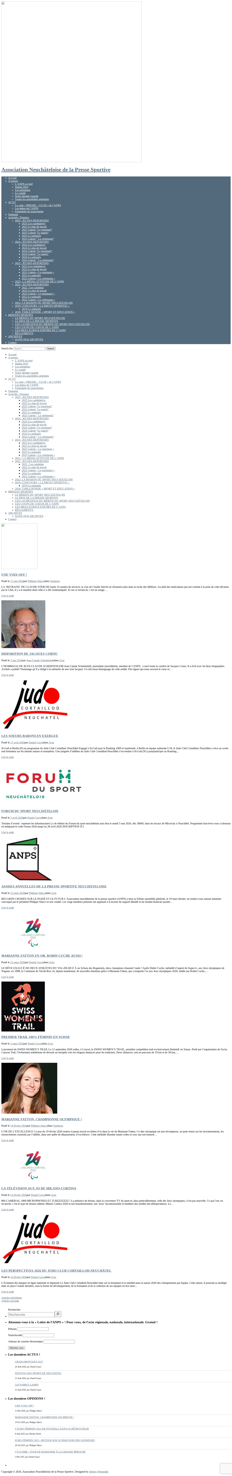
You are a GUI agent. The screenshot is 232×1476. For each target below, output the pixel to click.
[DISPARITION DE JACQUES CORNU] (23, 647)
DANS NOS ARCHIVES (29, 339)
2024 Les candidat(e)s (33, 245)
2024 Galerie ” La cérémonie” (38, 260)
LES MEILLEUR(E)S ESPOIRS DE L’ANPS (40, 330)
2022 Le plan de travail (34, 290)
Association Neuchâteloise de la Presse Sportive (55, 169)
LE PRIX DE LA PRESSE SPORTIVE (36, 321)
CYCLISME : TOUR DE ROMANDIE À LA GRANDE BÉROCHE (50, 1451)
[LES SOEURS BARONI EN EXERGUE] (35, 729)
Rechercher (14, 1309)
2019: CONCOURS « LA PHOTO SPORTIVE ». (42, 305)
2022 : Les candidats (33, 287)
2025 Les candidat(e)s (33, 223)
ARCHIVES (15, 336)
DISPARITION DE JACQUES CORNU (29, 654)
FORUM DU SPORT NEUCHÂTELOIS (29, 811)
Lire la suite (7, 595)
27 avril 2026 (17, 742)
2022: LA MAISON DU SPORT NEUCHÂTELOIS (44, 302)
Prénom (12, 1328)
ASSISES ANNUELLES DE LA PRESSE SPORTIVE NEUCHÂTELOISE (54, 886)
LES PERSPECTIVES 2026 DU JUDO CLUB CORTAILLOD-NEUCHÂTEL (56, 1270)
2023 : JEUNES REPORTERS (32, 263)
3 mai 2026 (16, 660)
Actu (61, 660)
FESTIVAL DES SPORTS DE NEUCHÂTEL (38, 1373)
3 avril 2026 (16, 817)
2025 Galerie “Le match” (35, 232)
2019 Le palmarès (31, 309)
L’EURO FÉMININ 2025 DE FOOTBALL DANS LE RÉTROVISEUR (52, 1428)
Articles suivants (10, 1300)
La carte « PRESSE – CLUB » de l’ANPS (38, 205)
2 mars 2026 (17, 1043)
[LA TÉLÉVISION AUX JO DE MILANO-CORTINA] (33, 1181)
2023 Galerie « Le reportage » (38, 272)
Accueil (12, 177)
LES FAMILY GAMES (27, 1384)
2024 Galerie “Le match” (35, 254)
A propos (13, 181)
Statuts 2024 (21, 187)
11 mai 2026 (17, 581)
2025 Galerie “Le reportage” (37, 229)
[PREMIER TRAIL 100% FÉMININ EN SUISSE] (23, 1030)
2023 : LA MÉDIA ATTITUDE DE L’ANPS (39, 281)
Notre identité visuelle (26, 196)
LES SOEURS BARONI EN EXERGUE (29, 736)
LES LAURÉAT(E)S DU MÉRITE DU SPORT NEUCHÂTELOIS (52, 324)
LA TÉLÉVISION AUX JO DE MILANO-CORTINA (38, 1188)
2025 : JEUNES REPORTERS (32, 220)
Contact (12, 342)
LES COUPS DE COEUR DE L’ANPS (37, 327)
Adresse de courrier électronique (25, 1341)
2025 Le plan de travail (34, 226)
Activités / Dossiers (18, 217)
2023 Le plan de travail (34, 269)
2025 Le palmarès (31, 235)
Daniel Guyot (36, 742)
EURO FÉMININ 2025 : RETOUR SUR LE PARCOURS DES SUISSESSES (55, 1440)
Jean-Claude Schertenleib (40, 660)
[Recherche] (58, 1314)
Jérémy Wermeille (98, 1471)
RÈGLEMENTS (24, 333)
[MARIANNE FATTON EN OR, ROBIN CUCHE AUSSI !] (33, 949)
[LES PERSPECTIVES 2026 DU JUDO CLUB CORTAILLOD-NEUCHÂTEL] (35, 1264)
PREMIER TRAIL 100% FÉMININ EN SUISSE (35, 1037)
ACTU (12, 202)
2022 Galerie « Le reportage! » (38, 293)
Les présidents (22, 190)
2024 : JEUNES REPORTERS (32, 241)
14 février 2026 (18, 1195)
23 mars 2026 (17, 893)
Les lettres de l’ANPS (26, 208)
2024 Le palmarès (31, 257)
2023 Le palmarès (31, 275)
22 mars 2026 (17, 962)
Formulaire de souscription (29, 211)
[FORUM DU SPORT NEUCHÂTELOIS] (43, 804)
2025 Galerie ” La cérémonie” (38, 238)
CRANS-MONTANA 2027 (29, 1361)
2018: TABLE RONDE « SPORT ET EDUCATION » (45, 312)
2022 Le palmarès (31, 296)
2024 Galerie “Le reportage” (37, 251)
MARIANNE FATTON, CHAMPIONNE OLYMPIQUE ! (41, 1119)
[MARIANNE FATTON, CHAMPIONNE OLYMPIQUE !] (29, 1112)
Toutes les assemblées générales (32, 199)
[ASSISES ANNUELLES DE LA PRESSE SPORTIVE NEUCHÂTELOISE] (27, 880)
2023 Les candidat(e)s (33, 266)
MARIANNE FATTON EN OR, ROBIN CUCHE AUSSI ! (42, 955)
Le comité (20, 193)
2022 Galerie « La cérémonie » (38, 299)
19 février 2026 (18, 1125)
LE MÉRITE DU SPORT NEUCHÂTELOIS (40, 318)
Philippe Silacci (36, 581)
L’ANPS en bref (24, 184)
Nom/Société (15, 1335)
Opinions (13, 214)
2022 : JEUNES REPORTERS (32, 284)
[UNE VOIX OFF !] (19, 568)
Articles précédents (11, 1297)
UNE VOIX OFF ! (14, 574)
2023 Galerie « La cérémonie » (38, 278)
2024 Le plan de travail (34, 248)
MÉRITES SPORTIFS (20, 315)
